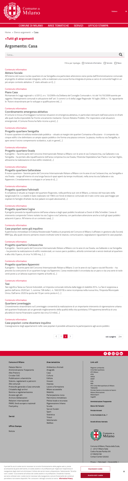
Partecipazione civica (55, 395)
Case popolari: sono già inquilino (24, 228)
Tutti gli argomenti (20, 38)
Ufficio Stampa (98, 25)
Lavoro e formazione (55, 386)
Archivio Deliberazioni (18, 397)
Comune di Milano (31, 25)
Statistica (51, 414)
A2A (91, 381)
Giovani (50, 381)
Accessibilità (113, 462)
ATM (92, 374)
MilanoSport (94, 394)
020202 (106, 456)
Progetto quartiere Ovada (20, 150)
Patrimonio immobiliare (56, 397)
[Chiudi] (124, 471)
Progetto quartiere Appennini (22, 264)
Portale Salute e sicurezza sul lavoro (103, 390)
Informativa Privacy (66, 478)
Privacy (93, 462)
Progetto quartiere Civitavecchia (24, 245)
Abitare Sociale (13, 73)
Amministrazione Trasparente (21, 369)
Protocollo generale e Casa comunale (24, 386)
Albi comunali (14, 383)
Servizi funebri (53, 409)
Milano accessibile (54, 389)
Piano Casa (11, 92)
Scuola (49, 406)
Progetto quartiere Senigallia (22, 131)
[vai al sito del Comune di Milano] (22, 11)
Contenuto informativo (93, 63)
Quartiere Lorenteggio (18, 303)
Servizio (109, 63)
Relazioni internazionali (19, 400)
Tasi (7, 284)
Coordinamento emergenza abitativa (26, 112)
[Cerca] (121, 54)
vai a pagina (111, 336)
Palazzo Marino (15, 367)
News (119, 63)
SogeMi (93, 397)
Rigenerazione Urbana (56, 403)
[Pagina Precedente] (56, 336)
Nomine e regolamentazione (21, 392)
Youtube (113, 353)
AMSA (92, 376)
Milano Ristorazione (97, 392)
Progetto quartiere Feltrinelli (22, 189)
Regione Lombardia (97, 367)
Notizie (12, 431)
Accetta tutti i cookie (95, 475)
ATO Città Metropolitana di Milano (102, 386)
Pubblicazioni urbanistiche (20, 378)
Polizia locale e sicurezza (57, 400)
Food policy (13, 406)
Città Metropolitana (97, 370)
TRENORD (94, 388)
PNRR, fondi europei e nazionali (22, 403)
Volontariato (52, 420)
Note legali (102, 462)
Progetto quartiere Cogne (20, 209)
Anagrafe (50, 369)
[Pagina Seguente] (70, 336)
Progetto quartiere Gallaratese (23, 170)
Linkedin (121, 353)
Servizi (78, 25)
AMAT (92, 379)
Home (8, 32)
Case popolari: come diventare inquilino (28, 323)
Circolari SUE (14, 375)
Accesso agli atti (15, 395)
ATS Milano (94, 372)
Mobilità (50, 392)
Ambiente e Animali (55, 367)
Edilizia (50, 378)
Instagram (117, 353)
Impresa (50, 383)
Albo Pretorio (14, 372)
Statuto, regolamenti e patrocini (22, 381)
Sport (49, 411)
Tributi (49, 417)
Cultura (50, 375)
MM (91, 383)
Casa (49, 372)
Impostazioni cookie (95, 469)
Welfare (50, 422)
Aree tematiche (58, 25)
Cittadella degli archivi (18, 389)
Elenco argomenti (22, 32)
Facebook (105, 353)
